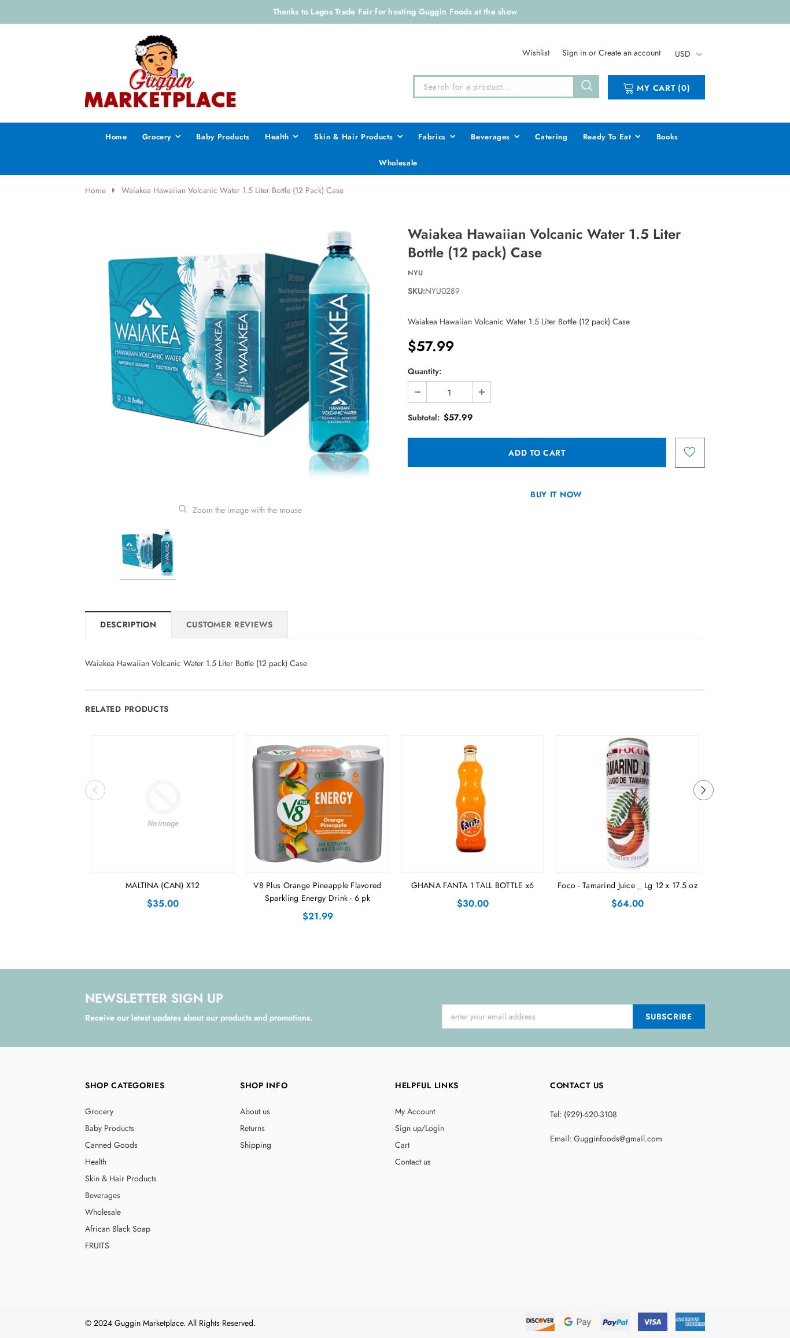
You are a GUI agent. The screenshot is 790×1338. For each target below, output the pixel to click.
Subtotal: (424, 417)
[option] (240, 356)
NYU (415, 273)
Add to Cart (162, 861)
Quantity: (424, 371)
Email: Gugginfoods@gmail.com (606, 1138)
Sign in (575, 52)
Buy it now (556, 494)
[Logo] (161, 70)
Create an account (629, 52)
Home (95, 190)
